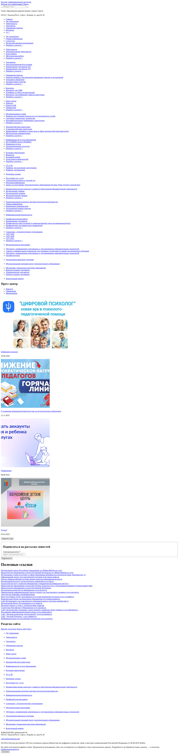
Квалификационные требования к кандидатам (25, 120)
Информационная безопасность (19, 215)
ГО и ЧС (9, 166)
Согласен (5, 752)
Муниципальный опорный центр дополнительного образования (33, 264)
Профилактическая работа (17, 219)
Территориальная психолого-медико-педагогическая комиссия (32, 202)
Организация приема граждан (18, 208)
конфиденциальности (10, 749)
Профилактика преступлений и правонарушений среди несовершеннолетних (38, 223)
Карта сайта (22, 629)
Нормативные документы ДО (18, 69)
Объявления (11, 108)
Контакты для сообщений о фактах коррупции (25, 95)
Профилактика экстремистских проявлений (24, 225)
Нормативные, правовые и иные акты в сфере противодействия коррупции (37, 131)
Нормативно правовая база (17, 206)
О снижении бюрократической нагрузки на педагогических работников (31, 411)
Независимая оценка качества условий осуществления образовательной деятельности (41, 189)
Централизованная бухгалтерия (19, 64)
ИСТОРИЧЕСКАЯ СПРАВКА (19, 142)
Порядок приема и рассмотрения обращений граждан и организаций (34, 77)
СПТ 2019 (10, 234)
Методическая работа (15, 56)
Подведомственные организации (19, 43)
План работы (11, 54)
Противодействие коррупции (18, 127)
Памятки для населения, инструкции (21, 168)
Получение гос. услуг (15, 178)
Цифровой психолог (9, 352)
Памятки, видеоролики (15, 170)
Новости (9, 103)
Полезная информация (15, 183)
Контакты (10, 88)
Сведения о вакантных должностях (20, 118)
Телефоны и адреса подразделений (20, 92)
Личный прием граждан (16, 82)
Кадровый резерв (13, 157)
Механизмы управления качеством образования (26, 268)
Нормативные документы (16, 221)
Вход (29, 629)
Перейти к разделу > (14, 45)
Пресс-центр (11, 101)
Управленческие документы (17, 272)
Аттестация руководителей (17, 159)
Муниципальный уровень (16, 195)
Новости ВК (11, 105)
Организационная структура (18, 146)
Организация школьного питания (20, 260)
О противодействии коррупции (19, 129)
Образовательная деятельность (18, 52)
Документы (10, 62)
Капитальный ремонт (15, 279)
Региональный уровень (15, 193)
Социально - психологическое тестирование (24, 232)
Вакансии (10, 155)
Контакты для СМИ (14, 90)
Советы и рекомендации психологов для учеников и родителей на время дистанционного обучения (47, 251)
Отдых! (4, 530)
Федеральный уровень (15, 191)
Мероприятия (11, 293)
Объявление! (6, 471)
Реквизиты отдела (13, 144)
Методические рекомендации (18, 133)
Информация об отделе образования (21, 140)
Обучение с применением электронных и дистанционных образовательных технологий (42, 249)
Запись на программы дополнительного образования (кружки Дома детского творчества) (43, 185)
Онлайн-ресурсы (13, 255)
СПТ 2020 (10, 236)
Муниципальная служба (16, 114)
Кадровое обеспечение (15, 153)
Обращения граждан (14, 75)
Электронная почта (11, 552)
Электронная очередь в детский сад (20, 180)
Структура (10, 41)
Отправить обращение (15, 80)
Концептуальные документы (18, 270)
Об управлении (12, 36)
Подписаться (7, 558)
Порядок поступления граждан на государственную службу (31, 116)
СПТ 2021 (10, 238)
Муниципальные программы (18, 245)
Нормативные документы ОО (18, 67)
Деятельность (11, 49)
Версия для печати (8, 629)
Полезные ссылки (13, 174)
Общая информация (14, 39)
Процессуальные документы (18, 274)
